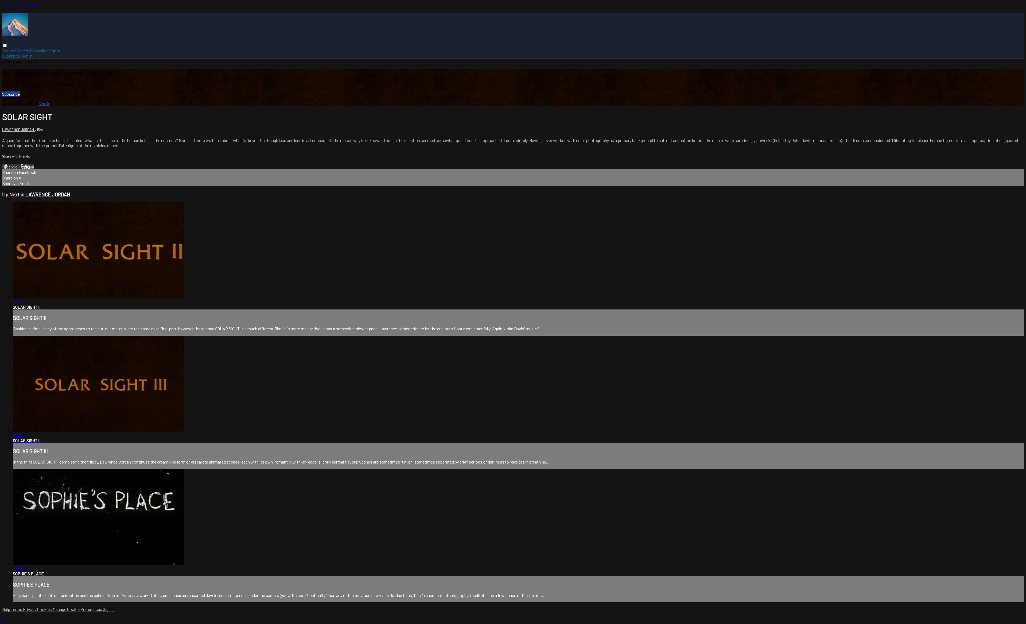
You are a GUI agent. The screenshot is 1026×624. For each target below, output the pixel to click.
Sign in (54, 50)
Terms (17, 609)
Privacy (30, 609)
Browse (9, 50)
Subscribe (11, 94)
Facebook (11, 166)
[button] (5, 45)
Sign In (26, 55)
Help (6, 609)
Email (29, 166)
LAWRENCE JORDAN (18, 130)
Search (23, 50)
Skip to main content (21, 4)
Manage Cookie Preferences (78, 609)
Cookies (45, 609)
